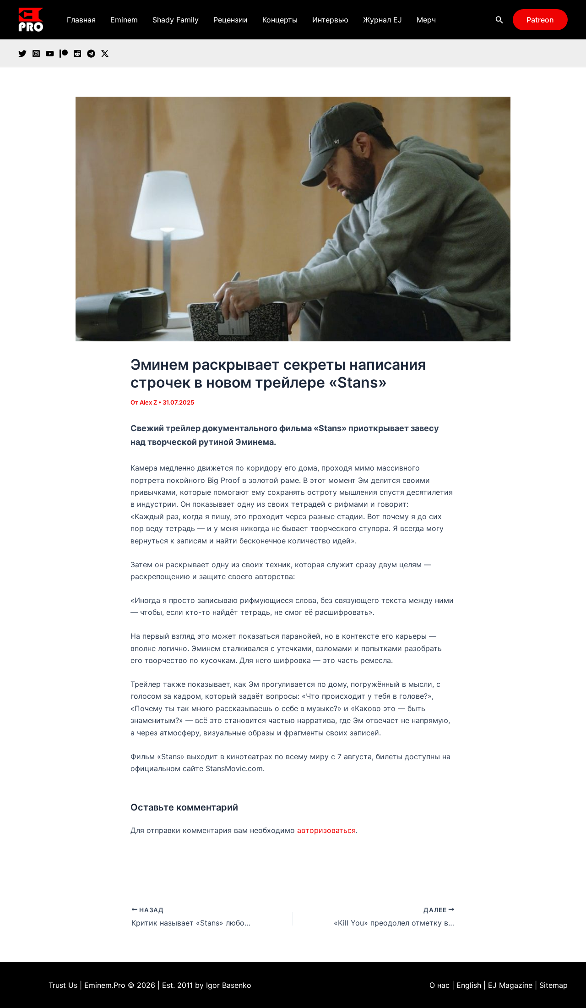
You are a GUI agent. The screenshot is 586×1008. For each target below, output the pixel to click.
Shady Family (175, 19)
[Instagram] (36, 53)
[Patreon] (64, 53)
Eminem (124, 19)
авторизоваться (326, 830)
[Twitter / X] (105, 53)
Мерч (426, 19)
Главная (81, 19)
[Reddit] (77, 53)
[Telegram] (91, 53)
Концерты (280, 19)
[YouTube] (50, 53)
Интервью (330, 19)
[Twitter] (22, 53)
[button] (499, 20)
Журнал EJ (382, 19)
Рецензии (230, 19)
